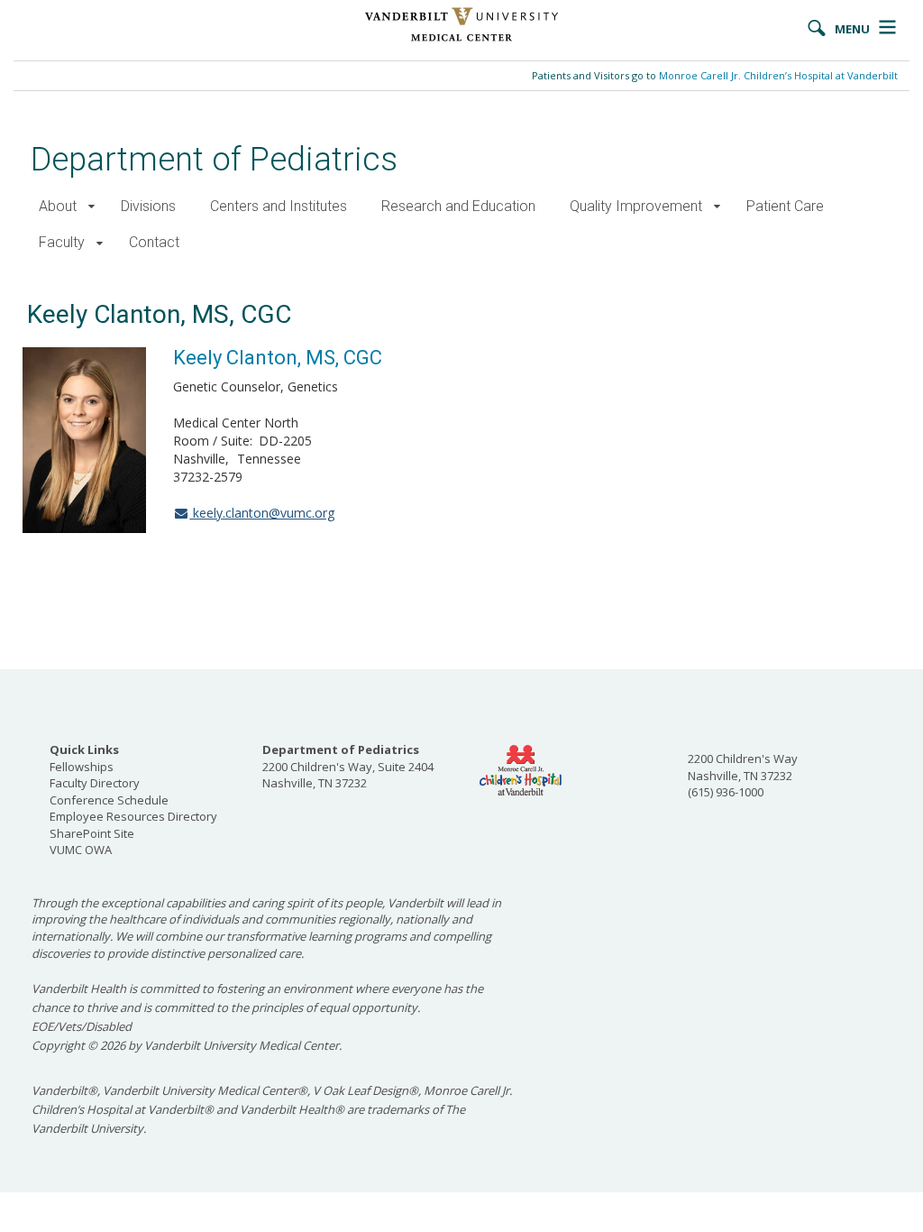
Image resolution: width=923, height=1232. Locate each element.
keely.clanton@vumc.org (261, 512)
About (58, 206)
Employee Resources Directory (133, 816)
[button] (91, 207)
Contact (154, 242)
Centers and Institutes (278, 206)
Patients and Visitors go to (715, 75)
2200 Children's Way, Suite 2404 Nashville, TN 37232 (348, 766)
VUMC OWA (81, 849)
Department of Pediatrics (214, 159)
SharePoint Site (92, 833)
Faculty (62, 242)
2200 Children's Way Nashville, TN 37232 (743, 767)
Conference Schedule (109, 800)
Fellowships (82, 767)
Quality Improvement (636, 206)
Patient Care (785, 206)
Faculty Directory (95, 783)
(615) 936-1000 (725, 792)
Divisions (148, 206)
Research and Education (458, 206)
